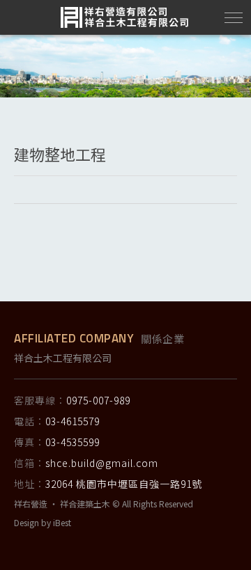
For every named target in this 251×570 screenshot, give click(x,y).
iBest (62, 522)
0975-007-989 (98, 400)
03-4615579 (72, 421)
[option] (125, 66)
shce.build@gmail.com (101, 463)
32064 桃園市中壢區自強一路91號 (123, 484)
